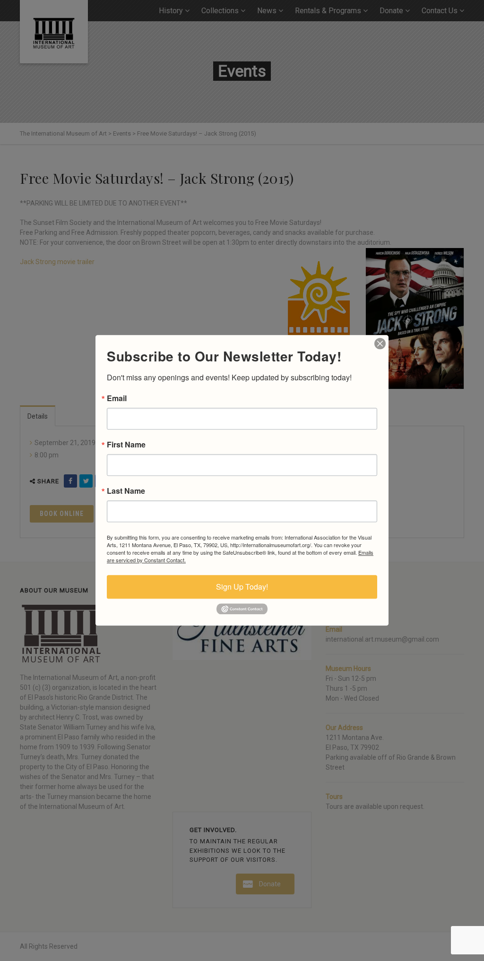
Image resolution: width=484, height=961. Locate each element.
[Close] (380, 343)
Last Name (126, 491)
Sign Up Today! (242, 586)
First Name (126, 444)
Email (117, 398)
